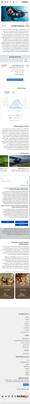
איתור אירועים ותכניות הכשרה (15, 79)
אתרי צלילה (24, 153)
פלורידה (27, 325)
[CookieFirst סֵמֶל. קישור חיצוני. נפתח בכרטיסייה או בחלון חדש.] (27, 183)
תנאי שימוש (26, 345)
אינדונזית (26, 323)
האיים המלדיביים (24, 332)
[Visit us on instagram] (15, 396)
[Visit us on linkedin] (5, 396)
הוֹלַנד (23, 23)
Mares (27, 364)
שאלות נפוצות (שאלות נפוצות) (21, 340)
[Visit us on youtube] (2, 396)
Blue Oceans (25, 338)
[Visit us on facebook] (12, 396)
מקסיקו (27, 330)
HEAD (27, 375)
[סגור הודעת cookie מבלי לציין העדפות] (1, 178)
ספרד (27, 321)
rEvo (27, 370)
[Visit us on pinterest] (9, 396)
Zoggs (27, 372)
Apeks (27, 368)
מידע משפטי (26, 347)
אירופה (27, 23)
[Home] (25, 2)
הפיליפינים (26, 328)
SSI (28, 360)
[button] (26, 181)
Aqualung (26, 366)
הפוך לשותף (26, 353)
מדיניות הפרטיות (25, 343)
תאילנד (27, 317)
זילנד (20, 23)
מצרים (27, 319)
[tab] (26, 60)
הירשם (26, 384)
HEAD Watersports (22, 357)
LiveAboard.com (24, 362)
